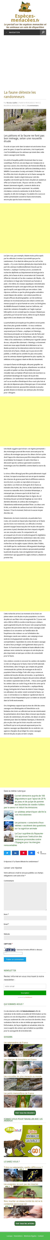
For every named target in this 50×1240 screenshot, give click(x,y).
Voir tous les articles (25, 1223)
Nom (5, 914)
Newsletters (18, 1236)
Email (6, 924)
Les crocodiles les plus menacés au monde (23, 1076)
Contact (40, 1236)
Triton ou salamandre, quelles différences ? (23, 1167)
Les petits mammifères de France (19, 1093)
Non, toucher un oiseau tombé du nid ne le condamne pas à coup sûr (23, 1202)
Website (7, 934)
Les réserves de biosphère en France (20, 1059)
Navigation (14, 32)
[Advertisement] (25, 61)
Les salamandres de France (16, 1042)
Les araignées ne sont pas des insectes (21, 1184)
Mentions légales (30, 1236)
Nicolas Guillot (12, 103)
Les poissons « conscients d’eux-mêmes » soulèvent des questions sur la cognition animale (30, 825)
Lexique (9, 1236)
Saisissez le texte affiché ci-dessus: (29, 950)
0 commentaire (32, 106)
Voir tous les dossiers (25, 1113)
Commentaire (9, 881)
